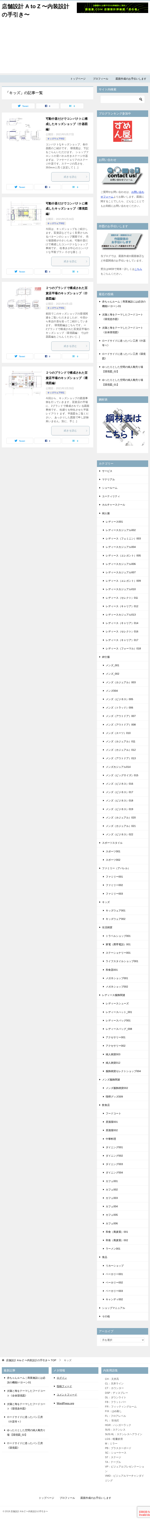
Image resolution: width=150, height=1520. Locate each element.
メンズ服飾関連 (111, 1079)
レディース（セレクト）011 (122, 597)
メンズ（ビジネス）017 (119, 792)
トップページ (78, 78)
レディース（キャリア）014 (122, 623)
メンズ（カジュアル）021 (121, 825)
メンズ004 (112, 690)
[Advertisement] (75, 47)
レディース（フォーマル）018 (123, 648)
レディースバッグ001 (118, 1020)
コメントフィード (67, 1394)
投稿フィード (64, 1386)
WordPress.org (65, 1403)
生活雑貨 (107, 927)
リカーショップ (115, 1265)
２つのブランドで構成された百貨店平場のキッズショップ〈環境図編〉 (67, 378)
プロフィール (100, 78)
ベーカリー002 (114, 1282)
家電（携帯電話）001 (118, 944)
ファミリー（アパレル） (116, 868)
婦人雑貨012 (113, 1062)
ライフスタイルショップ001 (122, 961)
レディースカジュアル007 (121, 572)
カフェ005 (112, 1214)
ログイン (62, 1377)
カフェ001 (112, 1181)
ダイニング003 (114, 1164)
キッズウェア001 (55, 308)
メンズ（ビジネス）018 (119, 800)
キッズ (106, 902)
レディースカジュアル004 (121, 546)
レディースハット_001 (119, 1012)
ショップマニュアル (113, 1307)
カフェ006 (112, 1223)
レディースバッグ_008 (119, 1028)
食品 (104, 1257)
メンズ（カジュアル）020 (121, 817)
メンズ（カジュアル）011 (120, 741)
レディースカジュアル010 (121, 589)
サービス (107, 471)
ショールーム (109, 487)
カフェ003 (112, 1197)
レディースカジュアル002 (121, 530)
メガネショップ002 (117, 986)
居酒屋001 (112, 1121)
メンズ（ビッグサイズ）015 (122, 775)
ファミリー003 (114, 893)
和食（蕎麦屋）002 (117, 1240)
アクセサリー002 (115, 1045)
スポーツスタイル (112, 842)
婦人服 (106, 513)
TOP (31, 1360)
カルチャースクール (113, 504)
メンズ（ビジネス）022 (119, 834)
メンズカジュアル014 (118, 766)
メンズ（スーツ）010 (118, 733)
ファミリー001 (114, 876)
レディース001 (114, 521)
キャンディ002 (114, 1299)
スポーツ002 (113, 859)
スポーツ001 (113, 851)
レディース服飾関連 (113, 995)
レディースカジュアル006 (121, 563)
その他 (106, 1316)
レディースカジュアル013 (121, 614)
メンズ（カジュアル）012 (121, 749)
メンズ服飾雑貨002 (117, 1088)
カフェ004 (112, 1206)
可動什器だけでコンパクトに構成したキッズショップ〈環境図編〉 (67, 209)
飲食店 (106, 1105)
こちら (138, 269)
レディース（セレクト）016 (122, 631)
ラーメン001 (113, 1248)
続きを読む (70, 176)
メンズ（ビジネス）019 (119, 809)
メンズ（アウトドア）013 (121, 758)
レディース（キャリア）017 (122, 640)
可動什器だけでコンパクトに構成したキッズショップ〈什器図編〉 (67, 124)
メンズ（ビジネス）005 (119, 699)
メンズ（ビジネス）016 (119, 783)
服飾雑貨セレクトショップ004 (123, 1071)
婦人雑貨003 (113, 1054)
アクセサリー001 (115, 1037)
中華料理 (111, 1138)
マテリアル (108, 479)
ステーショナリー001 (118, 952)
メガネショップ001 (117, 978)
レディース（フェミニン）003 (123, 538)
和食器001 (112, 969)
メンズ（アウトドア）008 (121, 724)
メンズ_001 (112, 665)
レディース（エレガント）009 (123, 580)
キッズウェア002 (55, 138)
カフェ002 (112, 1189)
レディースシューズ (117, 1003)
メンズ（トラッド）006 (119, 707)
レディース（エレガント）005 (123, 555)
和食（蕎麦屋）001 (117, 1231)
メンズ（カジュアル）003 (121, 682)
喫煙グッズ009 (114, 1096)
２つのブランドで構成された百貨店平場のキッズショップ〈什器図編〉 (67, 293)
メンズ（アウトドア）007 (121, 716)
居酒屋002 (112, 1130)
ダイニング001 (114, 1147)
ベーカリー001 (114, 1274)
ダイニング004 (114, 1172)
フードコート (113, 1113)
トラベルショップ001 (118, 935)
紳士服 (106, 656)
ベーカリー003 (114, 1290)
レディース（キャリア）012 (122, 606)
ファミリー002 (114, 885)
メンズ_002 (112, 673)
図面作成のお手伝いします (131, 78)
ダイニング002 (114, 1155)
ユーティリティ (111, 496)
